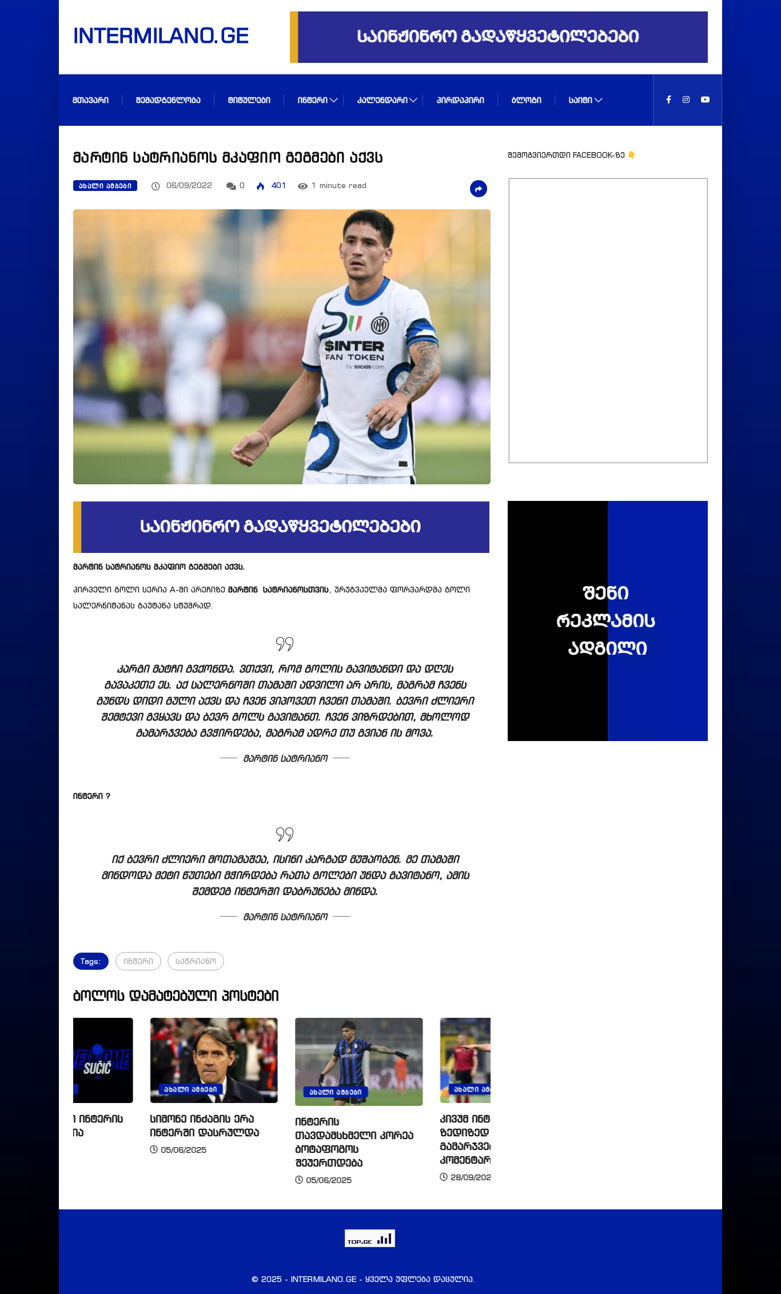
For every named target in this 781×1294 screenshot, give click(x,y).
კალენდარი (382, 100)
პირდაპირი (460, 100)
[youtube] (705, 100)
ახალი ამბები (105, 186)
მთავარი (91, 100)
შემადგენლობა (168, 100)
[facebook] (668, 100)
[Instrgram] (686, 100)
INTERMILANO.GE (146, 34)
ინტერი (313, 100)
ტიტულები (249, 100)
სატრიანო (196, 961)
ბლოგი (526, 100)
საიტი (580, 100)
